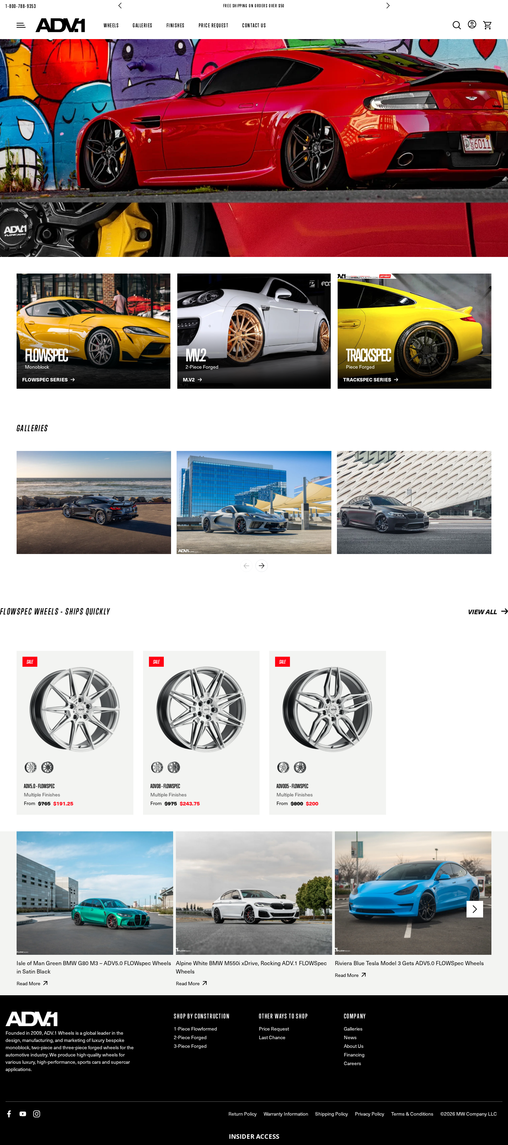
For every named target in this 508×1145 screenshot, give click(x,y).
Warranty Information (286, 1113)
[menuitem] (457, 25)
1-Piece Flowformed (195, 1028)
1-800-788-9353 (21, 6)
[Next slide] (388, 5)
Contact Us (254, 25)
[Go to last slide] (120, 5)
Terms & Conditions (412, 1113)
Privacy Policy (369, 1113)
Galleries (143, 25)
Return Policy (242, 1113)
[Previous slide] (246, 566)
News (350, 1037)
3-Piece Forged (190, 1046)
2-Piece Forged (190, 1037)
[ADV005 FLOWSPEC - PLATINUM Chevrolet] (94, 502)
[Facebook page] (9, 1113)
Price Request (214, 25)
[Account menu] (472, 24)
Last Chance (272, 1037)
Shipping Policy (331, 1113)
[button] (254, 1136)
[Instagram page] (36, 1113)
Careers (352, 1063)
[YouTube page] (22, 1113)
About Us (354, 1046)
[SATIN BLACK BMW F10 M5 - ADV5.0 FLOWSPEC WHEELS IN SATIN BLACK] (414, 502)
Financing (354, 1054)
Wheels (111, 25)
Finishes (176, 25)
